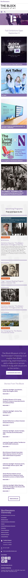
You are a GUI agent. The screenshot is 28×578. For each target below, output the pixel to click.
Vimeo (2, 561)
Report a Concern (5, 532)
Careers (2, 523)
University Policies (5, 534)
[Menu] (1, 11)
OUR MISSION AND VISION (14, 372)
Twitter (6, 561)
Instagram (6, 558)
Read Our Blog (14, 498)
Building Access (4, 519)
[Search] (4, 11)
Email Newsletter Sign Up (6, 565)
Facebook (2, 558)
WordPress (9, 558)
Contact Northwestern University (8, 526)
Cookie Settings (4, 536)
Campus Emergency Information (8, 521)
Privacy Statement (5, 530)
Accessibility (4, 517)
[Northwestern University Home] (5, 1)
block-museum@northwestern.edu (10, 551)
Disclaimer (3, 528)
